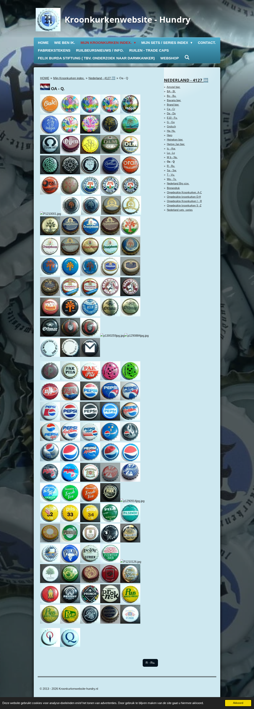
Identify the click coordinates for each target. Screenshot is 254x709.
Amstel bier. (173, 87)
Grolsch (171, 126)
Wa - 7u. (172, 179)
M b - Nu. (172, 157)
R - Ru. (171, 166)
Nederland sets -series (180, 209)
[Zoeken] (187, 57)
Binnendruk (173, 188)
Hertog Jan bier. (176, 144)
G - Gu (171, 122)
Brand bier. (173, 104)
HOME (44, 78)
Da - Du (171, 113)
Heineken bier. (175, 139)
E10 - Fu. (172, 117)
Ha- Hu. (171, 130)
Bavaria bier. (174, 100)
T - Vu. (171, 174)
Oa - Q (123, 78)
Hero (169, 135)
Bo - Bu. (171, 95)
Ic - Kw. (171, 148)
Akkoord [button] (238, 702)
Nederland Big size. (178, 183)
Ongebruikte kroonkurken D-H (184, 196)
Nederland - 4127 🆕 (102, 78)
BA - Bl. (171, 91)
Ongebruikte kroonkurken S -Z (184, 205)
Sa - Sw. (172, 170)
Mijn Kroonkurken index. (69, 78)
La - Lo (171, 152)
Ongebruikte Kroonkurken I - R (184, 201)
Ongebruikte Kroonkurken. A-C (184, 192)
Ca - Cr (171, 109)
